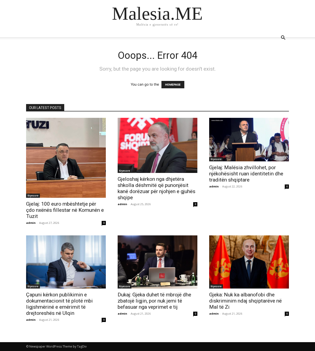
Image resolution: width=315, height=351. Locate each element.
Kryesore (33, 195)
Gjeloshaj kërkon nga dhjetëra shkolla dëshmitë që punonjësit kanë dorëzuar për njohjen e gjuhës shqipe (156, 188)
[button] (283, 38)
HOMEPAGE (173, 84)
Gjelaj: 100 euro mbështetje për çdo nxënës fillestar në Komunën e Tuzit (65, 210)
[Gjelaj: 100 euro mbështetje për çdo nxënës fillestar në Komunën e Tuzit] (66, 158)
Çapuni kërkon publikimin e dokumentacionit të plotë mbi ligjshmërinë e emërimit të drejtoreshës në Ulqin (59, 304)
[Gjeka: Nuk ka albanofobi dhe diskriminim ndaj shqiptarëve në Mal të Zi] (249, 262)
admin (31, 223)
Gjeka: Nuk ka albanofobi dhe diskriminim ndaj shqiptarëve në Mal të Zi (245, 301)
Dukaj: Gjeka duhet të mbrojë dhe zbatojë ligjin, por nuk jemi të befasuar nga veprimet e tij (154, 301)
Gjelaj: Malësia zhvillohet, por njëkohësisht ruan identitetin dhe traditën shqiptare (246, 174)
